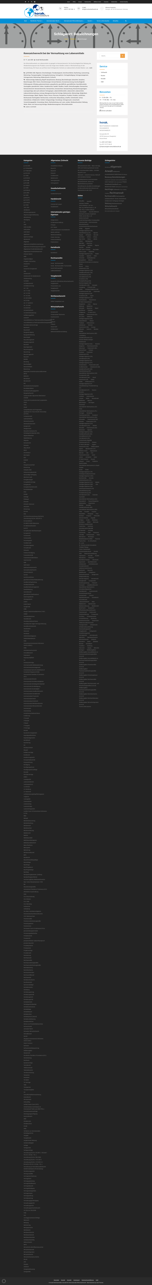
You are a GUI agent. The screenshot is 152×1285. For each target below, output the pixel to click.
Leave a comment (31, 107)
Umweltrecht (27, 1097)
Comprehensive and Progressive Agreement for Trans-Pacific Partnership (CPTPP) (35, 412)
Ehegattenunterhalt (29, 465)
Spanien (89, 430)
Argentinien (91, 503)
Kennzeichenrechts (40, 89)
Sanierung (93, 618)
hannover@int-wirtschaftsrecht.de (111, 146)
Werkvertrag (36, 77)
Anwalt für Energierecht (30, 268)
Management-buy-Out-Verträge (54, 93)
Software (26, 1045)
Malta (87, 398)
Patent (46, 95)
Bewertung (27, 369)
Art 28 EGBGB (27, 298)
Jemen (81, 457)
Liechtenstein (90, 396)
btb (25, 383)
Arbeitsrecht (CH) (91, 421)
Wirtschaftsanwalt (29, 1249)
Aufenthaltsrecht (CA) (85, 480)
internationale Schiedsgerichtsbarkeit (34, 684)
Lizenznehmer (27, 801)
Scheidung (27, 989)
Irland (94, 377)
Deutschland (82, 350)
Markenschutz (28, 828)
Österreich (82, 404)
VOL (25, 1215)
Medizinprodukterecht (30, 842)
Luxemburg (82, 335)
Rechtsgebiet (36, 97)
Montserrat (82, 536)
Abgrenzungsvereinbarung (31, 214)
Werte (29, 104)
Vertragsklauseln (28, 1186)
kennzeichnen (59, 89)
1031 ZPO (26, 207)
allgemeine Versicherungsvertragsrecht (35, 246)
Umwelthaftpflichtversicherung (32, 1094)
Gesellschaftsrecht (29, 584)
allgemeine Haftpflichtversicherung (33, 244)
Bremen (81, 643)
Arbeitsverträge (30, 80)
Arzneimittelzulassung (30, 312)
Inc (24, 660)
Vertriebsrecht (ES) (84, 438)
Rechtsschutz (44, 97)
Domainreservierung (68, 82)
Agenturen (27, 234)
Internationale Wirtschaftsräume (73, 21)
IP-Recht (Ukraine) (84, 444)
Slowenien (82, 430)
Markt (113, 186)
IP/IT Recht (54, 227)
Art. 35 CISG (27, 305)
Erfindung (36, 84)
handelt (55, 86)
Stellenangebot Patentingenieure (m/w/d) (88, 676)
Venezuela (97, 515)
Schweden (82, 419)
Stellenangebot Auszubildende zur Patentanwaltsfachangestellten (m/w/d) (88, 654)
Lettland (81, 396)
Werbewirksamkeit (76, 102)
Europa (80, 1)
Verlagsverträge (50, 100)
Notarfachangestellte (30, 887)
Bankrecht (26, 327)
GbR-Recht (27, 565)
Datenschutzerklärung (90, 553)
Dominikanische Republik (86, 528)
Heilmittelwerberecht (29, 638)
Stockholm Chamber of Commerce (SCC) (35, 1055)
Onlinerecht (27, 906)
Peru (97, 513)
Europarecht (27, 533)
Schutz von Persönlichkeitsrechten (33, 1024)
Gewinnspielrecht (28, 596)
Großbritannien (83, 367)
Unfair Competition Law (57, 301)
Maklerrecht (82, 604)
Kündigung (27, 764)
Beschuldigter (27, 364)
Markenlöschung (28, 823)
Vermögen (121, 201)
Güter (106, 182)
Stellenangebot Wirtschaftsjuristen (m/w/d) (89, 703)
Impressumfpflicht (29, 657)
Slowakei (81, 427)
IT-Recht (26, 723)
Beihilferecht (82, 572)
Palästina (95, 461)
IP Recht (53, 225)
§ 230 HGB (27, 173)
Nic (25, 884)
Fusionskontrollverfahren (31, 557)
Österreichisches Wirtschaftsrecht (33, 913)
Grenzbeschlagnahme (85, 589)
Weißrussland (95, 446)
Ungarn (94, 444)
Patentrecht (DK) (92, 348)
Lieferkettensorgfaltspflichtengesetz (34, 794)
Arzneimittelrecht (28, 310)
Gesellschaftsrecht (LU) (85, 337)
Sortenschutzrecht (84, 620)
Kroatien (81, 392)
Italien (81, 381)
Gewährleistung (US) (85, 490)
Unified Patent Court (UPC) (31, 1104)
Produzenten (27, 948)
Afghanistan (93, 451)
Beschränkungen (66, 80)
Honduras (96, 532)
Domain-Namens (56, 82)
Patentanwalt (83, 612)
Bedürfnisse (118, 174)
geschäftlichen (71, 84)
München (96, 648)
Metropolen (27, 847)
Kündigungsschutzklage (30, 769)
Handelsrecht (27, 619)
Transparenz (27, 1087)
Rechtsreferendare (29, 972)
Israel (93, 455)
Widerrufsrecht (45, 77)
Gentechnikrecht (28, 572)
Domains (26, 445)
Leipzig (89, 648)
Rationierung (27, 955)
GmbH (25, 601)
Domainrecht (27, 443)
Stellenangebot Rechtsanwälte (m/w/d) (87, 680)
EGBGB (26, 460)
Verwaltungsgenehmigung (31, 1200)
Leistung (41, 93)
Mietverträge (75, 93)
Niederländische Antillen (86, 539)
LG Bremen (27, 786)
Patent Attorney (55, 237)
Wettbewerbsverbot (29, 1237)
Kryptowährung (28, 762)
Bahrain (81, 453)
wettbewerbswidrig (29, 1240)
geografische (54, 84)
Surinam (81, 515)
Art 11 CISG (27, 290)
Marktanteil (118, 186)
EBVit (25, 450)
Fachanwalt (27, 535)
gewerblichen (35, 86)
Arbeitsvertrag (28, 278)
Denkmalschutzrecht (29, 423)
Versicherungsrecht (29, 1171)
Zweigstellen (27, 1271)
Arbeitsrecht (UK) (95, 367)
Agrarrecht (82, 562)
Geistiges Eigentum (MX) (86, 484)
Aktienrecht (27, 239)
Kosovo (94, 390)
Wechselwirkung (54, 102)
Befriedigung (124, 174)
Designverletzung (84, 576)
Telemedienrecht (28, 1070)
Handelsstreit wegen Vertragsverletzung (35, 623)
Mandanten (82, 557)
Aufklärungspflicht (29, 315)
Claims (38, 82)
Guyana (94, 511)
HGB (25, 641)
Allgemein (39, 73)
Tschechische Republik (85, 440)
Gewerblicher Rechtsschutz (86, 587)
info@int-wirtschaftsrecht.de (90, 9)
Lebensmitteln (79, 91)
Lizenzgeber (27, 799)
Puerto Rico (82, 541)
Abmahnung (27, 217)
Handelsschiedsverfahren (31, 621)
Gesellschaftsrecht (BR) (85, 507)
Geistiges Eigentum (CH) (86, 423)
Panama (97, 539)
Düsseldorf (89, 643)
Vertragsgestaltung (29, 1181)
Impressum (27, 655)
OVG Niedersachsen (29, 916)
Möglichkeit (83, 93)
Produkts (75, 95)
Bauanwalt (27, 330)
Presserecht (27, 938)
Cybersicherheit (28, 418)
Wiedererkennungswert (54, 104)
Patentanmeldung (56, 239)
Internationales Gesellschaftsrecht (33, 691)
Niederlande (82, 341)
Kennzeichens (50, 89)
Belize (89, 522)
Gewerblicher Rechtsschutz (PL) (88, 411)
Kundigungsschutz (29, 767)
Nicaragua (91, 536)
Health (66, 86)
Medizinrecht (54, 178)
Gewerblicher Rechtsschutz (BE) (88, 333)
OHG (25, 894)
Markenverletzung (29, 830)
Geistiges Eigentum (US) (86, 486)
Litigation (26, 796)
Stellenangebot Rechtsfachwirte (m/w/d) (88, 695)
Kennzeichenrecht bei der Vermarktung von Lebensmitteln (54, 53)
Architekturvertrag (29, 285)
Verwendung (40, 102)
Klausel (26, 750)
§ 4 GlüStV (27, 185)
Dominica (90, 526)
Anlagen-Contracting (29, 261)
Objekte (41, 95)
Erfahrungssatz (28, 84)
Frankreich (90, 352)
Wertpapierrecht (28, 1227)
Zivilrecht (53, 77)
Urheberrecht (36, 100)
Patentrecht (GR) (94, 365)
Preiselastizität (28, 935)
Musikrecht (27, 857)
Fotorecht (82, 585)
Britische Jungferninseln (86, 524)
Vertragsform (59, 75)
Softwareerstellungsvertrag (31, 1048)
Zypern (81, 448)
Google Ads (27, 606)
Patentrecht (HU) (84, 446)
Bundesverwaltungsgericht (31, 391)
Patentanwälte (28, 918)
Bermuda (95, 522)
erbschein (26, 506)
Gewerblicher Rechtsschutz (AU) (88, 499)
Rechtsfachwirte (28, 970)
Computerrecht (28, 416)
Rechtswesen (27, 977)
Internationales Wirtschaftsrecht (33, 706)
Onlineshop (27, 909)
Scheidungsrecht (28, 997)
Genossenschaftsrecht (30, 570)
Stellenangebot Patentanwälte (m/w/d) (87, 665)
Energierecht (27, 484)
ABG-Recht (95, 559)
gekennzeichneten (44, 84)
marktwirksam (124, 186)
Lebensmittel (71, 91)
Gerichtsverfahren (68, 73)
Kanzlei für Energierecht (30, 733)
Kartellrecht (27, 740)
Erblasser (26, 499)
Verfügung (115, 201)
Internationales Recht (53, 21)
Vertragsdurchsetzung (48, 75)
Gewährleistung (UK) (85, 371)
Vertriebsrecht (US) (84, 494)
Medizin (26, 835)
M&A (25, 815)
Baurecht (26, 344)
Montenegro (82, 402)
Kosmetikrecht (83, 599)
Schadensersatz (28, 987)
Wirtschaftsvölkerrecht (110, 211)
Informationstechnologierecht (32, 667)
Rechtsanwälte (28, 960)
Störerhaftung (28, 1058)
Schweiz (81, 421)
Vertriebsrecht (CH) (84, 425)
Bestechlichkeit (28, 366)
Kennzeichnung (68, 89)
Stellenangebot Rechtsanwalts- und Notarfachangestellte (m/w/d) (89, 684)
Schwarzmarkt (28, 1026)
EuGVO (26, 528)
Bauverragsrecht (28, 349)
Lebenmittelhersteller (60, 91)
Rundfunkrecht (28, 982)
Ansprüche (27, 263)
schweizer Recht (28, 1029)
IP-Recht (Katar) (83, 459)
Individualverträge (29, 662)
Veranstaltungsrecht (85, 629)
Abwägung (27, 219)
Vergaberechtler (55, 290)
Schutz (81, 97)
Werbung (84, 102)
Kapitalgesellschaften (30, 735)
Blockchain (27, 378)
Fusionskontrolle (28, 555)
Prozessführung (83, 618)
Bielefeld (95, 641)
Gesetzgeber (27, 86)
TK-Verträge (27, 1082)
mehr (90, 68)
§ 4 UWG (26, 188)
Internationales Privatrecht (31, 696)
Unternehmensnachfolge (30, 1111)
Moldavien (82, 400)
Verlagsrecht (27, 1147)
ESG (25, 514)
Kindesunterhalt (28, 747)
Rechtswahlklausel (29, 975)
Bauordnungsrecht (29, 339)
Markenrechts (67, 93)
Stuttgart (81, 650)
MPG (25, 855)
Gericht (26, 574)
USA (97, 484)
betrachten (75, 80)
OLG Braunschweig (29, 896)
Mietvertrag (27, 75)
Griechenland (82, 365)
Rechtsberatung (28, 967)
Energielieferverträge (29, 482)
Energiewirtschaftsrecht (30, 487)
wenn (63, 102)
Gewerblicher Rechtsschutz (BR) (88, 509)
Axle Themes (99, 1282)
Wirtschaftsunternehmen (111, 208)
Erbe (25, 492)
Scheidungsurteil (28, 999)
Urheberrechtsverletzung (86, 627)
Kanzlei (90, 21)
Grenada (90, 530)
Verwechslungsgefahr (30, 102)
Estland (91, 350)
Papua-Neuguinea (93, 501)
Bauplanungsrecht (29, 342)
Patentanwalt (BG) (92, 346)
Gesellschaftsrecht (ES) (85, 434)
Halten (42, 86)
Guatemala (82, 532)
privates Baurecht (29, 943)
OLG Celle (26, 901)
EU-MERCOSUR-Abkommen (31, 523)
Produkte (69, 95)
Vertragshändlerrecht (30, 1183)
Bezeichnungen (28, 82)
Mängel (26, 818)
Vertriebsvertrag (28, 1198)
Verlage (26, 1145)
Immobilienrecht (28, 653)
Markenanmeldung (56, 234)
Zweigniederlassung (29, 1269)
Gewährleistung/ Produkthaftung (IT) (88, 387)
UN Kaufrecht (27, 1099)
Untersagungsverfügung (30, 1114)
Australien (82, 497)
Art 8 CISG (26, 300)
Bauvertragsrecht (29, 354)
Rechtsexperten (120, 196)
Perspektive (62, 95)
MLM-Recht (82, 608)
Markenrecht (27, 825)
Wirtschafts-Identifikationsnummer (33, 1247)
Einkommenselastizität (30, 472)
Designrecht (27, 426)
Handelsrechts (48, 86)
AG (24, 222)
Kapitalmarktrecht (84, 597)
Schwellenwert (28, 1033)
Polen (80, 409)
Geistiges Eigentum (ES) (86, 432)
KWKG (25, 777)
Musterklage (27, 862)
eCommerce (27, 452)
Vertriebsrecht (94, 635)
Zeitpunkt (117, 211)
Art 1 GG (26, 288)
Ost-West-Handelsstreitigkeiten (32, 911)
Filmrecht (26, 550)
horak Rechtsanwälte (42, 60)
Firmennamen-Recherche (58, 314)
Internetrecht (27, 708)
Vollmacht (104, 72)
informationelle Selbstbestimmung (33, 665)
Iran (92, 453)
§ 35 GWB (26, 180)
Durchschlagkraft (79, 82)
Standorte (82, 641)
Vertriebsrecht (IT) (84, 390)
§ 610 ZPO (27, 200)
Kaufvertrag (77, 73)
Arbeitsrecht (27, 273)
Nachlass (26, 872)
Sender (26, 1036)
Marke (119, 184)
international (119, 182)
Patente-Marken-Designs (86, 339)
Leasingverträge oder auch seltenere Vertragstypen (38, 91)
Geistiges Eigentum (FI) (85, 360)
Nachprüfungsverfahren (30, 877)
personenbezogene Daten (31, 931)
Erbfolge (26, 496)
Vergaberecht (27, 1138)
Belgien (81, 331)
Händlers (61, 86)
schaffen (67, 97)
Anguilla (93, 518)
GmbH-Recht (27, 604)
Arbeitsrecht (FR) (84, 354)
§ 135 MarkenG (28, 168)
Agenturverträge (28, 237)
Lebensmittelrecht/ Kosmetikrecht (60, 229)
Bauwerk (26, 357)
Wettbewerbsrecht (29, 1232)
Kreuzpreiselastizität (29, 760)
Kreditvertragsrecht (29, 757)
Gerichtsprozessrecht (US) (86, 488)
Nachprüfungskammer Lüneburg (33, 874)
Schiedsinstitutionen (29, 1006)
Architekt (26, 281)
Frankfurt (81, 645)
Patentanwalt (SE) (93, 419)
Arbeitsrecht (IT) (89, 381)
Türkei (86, 469)
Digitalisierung (28, 438)
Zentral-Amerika (124, 1)
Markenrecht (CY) (90, 448)
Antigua (81, 520)
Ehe (25, 462)
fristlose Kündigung (29, 552)
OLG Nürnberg (28, 904)
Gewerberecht (27, 592)
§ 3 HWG (26, 175)
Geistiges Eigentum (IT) (85, 383)
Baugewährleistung (29, 334)
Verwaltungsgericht (29, 1203)
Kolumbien (82, 513)
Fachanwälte (27, 538)
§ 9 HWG (26, 205)
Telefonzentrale (28, 1067)
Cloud (25, 407)
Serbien (95, 425)
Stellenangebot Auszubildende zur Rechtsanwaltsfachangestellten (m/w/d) (88, 660)
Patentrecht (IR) (83, 379)
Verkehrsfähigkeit (29, 1143)
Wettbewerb (27, 1230)
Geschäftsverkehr (81, 84)
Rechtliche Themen (36, 21)
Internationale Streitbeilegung (32, 686)
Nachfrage (27, 864)
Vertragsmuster (28, 77)
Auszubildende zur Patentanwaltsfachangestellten (38, 320)
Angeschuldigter (28, 259)
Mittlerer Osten (97, 1)
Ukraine (94, 442)
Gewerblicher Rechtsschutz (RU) (88, 417)
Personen (56, 95)
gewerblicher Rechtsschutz (31, 594)
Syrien (81, 469)
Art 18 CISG (27, 295)
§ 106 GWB (27, 166)
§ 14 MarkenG (28, 170)
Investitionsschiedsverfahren (32, 713)
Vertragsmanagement (82, 75)
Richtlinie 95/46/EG (29, 980)
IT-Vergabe (27, 725)
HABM (25, 614)
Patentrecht (92, 612)
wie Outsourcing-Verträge (39, 104)
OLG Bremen (27, 899)
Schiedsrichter (28, 1014)
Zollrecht (93, 639)
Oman (88, 461)
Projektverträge (28, 950)
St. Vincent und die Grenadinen (87, 545)
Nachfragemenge (28, 869)
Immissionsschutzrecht (30, 650)
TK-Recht (26, 1080)
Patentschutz (27, 926)
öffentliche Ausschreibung (31, 891)
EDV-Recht (27, 455)
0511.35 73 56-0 (106, 142)
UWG (25, 1128)
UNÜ (25, 1118)
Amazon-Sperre (28, 254)
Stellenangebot (28, 1050)
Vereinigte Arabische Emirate (87, 473)
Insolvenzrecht (55, 317)
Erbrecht (26, 501)
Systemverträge (28, 1063)
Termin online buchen (103, 21)
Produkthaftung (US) (85, 492)
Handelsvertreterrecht (30, 626)
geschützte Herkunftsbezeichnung (33, 579)
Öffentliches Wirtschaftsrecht (87, 610)
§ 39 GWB (26, 183)
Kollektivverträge (28, 752)
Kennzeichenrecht (29, 89)
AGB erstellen (27, 227)
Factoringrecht (28, 540)
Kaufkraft (115, 184)
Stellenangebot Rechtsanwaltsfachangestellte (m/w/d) (87, 690)
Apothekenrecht (92, 562)
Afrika (74, 1)
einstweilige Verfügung (30, 474)
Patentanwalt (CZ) (84, 442)
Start (25, 21)
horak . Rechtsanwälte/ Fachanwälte (61, 265)
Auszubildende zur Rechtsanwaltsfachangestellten (38, 322)
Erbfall (25, 494)
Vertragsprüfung (28, 1195)
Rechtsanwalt (28, 97)
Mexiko (97, 482)
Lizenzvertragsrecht (29, 809)
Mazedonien (95, 398)
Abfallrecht (27, 210)
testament (26, 1077)
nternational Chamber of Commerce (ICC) (35, 889)
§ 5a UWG (26, 192)
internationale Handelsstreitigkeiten (34, 681)
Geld (117, 179)
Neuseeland (82, 501)
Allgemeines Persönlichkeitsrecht (33, 251)
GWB (25, 609)
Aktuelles (115, 21)
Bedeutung (38, 80)
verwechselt (75, 100)
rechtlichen (81, 95)
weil (60, 102)
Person (50, 95)
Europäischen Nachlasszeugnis (32, 530)
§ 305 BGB (29, 73)
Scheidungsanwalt (29, 994)
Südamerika (114, 1)
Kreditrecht (27, 755)
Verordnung (58, 100)
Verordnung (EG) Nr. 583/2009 (32, 1157)
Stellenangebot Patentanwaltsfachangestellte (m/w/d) (87, 671)
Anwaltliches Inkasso (57, 166)
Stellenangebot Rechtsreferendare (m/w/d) (88, 699)
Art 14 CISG (27, 293)
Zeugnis (26, 1264)
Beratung (58, 80)
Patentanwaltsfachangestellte (32, 921)
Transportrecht (83, 624)
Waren (46, 102)
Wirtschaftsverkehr (67, 104)
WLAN (25, 1259)
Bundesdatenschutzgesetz (31, 386)
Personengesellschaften (30, 933)
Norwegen (91, 402)
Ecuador (86, 511)
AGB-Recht (27, 232)
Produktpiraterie (28, 945)
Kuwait (93, 459)
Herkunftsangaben (74, 86)
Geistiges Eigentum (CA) (86, 482)
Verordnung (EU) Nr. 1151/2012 (33, 1159)
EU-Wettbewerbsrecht (30, 525)
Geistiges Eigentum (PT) (86, 362)
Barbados (82, 522)
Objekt (36, 95)
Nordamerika (88, 1)
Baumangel (27, 337)
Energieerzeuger (28, 479)
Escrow (26, 511)
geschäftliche (62, 84)
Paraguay (90, 513)
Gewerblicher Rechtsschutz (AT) (88, 406)
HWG (25, 648)
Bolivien (81, 505)
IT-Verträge (27, 728)
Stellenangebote (91, 650)
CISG (25, 404)
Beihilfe (26, 359)
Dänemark (82, 348)
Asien (68, 1)
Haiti (89, 532)
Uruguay (88, 515)
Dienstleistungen (46, 82)
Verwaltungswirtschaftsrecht (32, 1208)
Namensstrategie (29, 95)
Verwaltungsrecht (29, 1205)
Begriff (44, 80)
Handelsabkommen (29, 616)
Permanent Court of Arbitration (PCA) (34, 928)
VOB (25, 1213)
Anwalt (26, 266)
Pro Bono (81, 616)
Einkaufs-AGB (27, 470)
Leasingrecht (27, 779)
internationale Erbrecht (30, 679)
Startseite (56, 1280)
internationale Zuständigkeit (31, 689)
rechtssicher (52, 97)
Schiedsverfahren (28, 1021)
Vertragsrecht (55, 183)
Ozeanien (106, 1)
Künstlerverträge (28, 774)
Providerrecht (27, 953)
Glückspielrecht (28, 599)
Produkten (107, 193)
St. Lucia (81, 543)
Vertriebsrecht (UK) (84, 377)
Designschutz (27, 428)
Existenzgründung (84, 583)
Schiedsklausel (28, 1011)
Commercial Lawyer (56, 204)
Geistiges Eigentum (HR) (86, 394)
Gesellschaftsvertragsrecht (31, 587)
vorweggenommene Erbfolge (32, 1217)
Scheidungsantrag (29, 992)
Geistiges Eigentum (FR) (86, 356)
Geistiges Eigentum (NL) (86, 344)
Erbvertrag (27, 509)
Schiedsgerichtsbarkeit (30, 1004)
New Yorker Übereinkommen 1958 (33, 882)
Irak (87, 453)
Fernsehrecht (27, 547)
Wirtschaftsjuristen (29, 1252)
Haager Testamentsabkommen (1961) (34, 611)
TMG (25, 1085)
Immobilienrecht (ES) (85, 436)
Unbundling (27, 1102)
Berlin (89, 641)
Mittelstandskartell (29, 852)
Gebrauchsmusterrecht (30, 567)
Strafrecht (26, 1060)
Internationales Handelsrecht (32, 693)
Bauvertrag (27, 352)
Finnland (81, 352)
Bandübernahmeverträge (31, 325)
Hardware (26, 633)
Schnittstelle (74, 97)
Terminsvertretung (29, 1072)
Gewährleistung (28, 589)
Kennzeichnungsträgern (80, 89)
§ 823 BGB (27, 202)
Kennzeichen (84, 86)
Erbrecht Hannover (29, 504)
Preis (121, 189)
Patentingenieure (28, 923)
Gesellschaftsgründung (30, 582)
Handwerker (27, 628)
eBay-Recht (27, 448)
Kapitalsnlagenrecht (29, 738)
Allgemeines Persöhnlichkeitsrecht (33, 249)
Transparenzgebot (36, 75)
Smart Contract (28, 1043)
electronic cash (28, 477)
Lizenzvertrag (85, 73)
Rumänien (89, 413)
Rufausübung (60, 97)
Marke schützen (55, 232)
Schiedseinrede (28, 1002)
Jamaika (81, 534)
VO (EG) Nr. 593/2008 (30, 1210)
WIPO (25, 1244)
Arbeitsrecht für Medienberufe (32, 276)
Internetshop (27, 711)
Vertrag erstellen (28, 1173)
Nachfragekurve (28, 867)
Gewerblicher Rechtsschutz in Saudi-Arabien (89, 466)
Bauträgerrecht (28, 347)
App (25, 271)
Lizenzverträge (28, 806)
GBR (25, 562)
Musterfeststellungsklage (31, 860)
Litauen (81, 398)
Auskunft (26, 317)
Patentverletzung (84, 614)
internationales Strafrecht (31, 701)
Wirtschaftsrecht (28, 1254)
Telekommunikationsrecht (86, 622)
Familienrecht (27, 543)
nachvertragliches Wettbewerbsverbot (34, 879)
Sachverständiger (29, 984)
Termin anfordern (106, 111)
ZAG (25, 1262)
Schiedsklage (27, 1009)
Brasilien (88, 505)
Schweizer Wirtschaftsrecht (31, 1031)
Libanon (81, 461)
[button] (4, 1281)
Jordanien (88, 457)
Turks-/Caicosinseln (84, 549)
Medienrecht (27, 833)
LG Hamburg (27, 789)
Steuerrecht (27, 1053)
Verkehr (42, 100)
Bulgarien (81, 346)
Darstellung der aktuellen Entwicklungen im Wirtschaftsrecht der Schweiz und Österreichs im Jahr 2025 (89, 188)
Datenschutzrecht (29, 421)
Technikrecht (27, 1065)
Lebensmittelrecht (29, 782)
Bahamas (95, 520)
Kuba (98, 534)
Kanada (91, 478)
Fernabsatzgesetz (57, 73)
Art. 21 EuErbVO (28, 303)
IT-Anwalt (26, 718)
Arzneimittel (27, 308)
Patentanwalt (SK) (92, 427)
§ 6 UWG (26, 195)
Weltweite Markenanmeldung (59, 331)
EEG (25, 457)
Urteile (25, 1126)
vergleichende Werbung (30, 1140)
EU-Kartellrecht (28, 521)
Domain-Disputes (84, 578)
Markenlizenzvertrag (29, 820)
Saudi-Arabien (83, 463)
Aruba (88, 520)
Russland (95, 415)
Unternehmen (27, 100)
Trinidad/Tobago (83, 547)
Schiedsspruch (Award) (30, 1016)
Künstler (26, 772)
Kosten (103, 75)
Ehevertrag (27, 467)
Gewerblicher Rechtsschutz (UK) (88, 373)
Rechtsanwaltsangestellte (31, 962)
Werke (25, 104)
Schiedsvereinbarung (29, 1019)
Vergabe (26, 1135)
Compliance (92, 572)
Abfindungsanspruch (30, 212)
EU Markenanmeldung (57, 222)
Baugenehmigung (29, 332)
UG (24, 1092)
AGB (33, 73)
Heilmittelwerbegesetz (30, 636)
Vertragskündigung (69, 75)
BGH (34, 82)
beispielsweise (51, 80)
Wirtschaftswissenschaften (31, 1257)
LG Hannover (27, 791)
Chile (80, 511)
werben (68, 102)
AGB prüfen (27, 229)
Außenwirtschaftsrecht (85, 568)
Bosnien (97, 344)
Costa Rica (82, 526)
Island (92, 379)
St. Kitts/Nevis (92, 541)
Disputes (26, 440)
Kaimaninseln (90, 534)
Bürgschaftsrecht (29, 393)
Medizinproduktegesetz (30, 840)
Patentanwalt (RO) (84, 415)
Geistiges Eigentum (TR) (86, 471)
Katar (95, 457)
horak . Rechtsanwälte (57, 263)
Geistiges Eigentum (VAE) (86, 476)
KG (24, 745)
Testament (27, 1075)
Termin (116, 198)
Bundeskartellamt (29, 388)
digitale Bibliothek (29, 435)
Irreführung (27, 715)
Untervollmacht (28, 1116)
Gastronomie (27, 560)
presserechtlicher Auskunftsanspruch (34, 940)
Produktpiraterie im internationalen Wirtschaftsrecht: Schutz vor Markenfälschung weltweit (87, 181)
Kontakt (103, 78)
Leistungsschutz (28, 784)
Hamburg (89, 645)
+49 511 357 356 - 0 (69, 9)
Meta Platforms (28, 845)
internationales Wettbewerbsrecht (33, 703)
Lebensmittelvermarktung (31, 93)
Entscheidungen (46, 73)
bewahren (82, 80)
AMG (25, 256)
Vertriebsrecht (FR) (84, 358)
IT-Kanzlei (26, 720)
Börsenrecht (27, 381)
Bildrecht (26, 376)
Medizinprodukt (28, 838)
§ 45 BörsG (27, 190)
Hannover (26, 631)
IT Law (53, 319)
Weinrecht (26, 1220)
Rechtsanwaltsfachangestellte (32, 965)
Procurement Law (56, 286)
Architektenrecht (28, 283)
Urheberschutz (28, 1123)
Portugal (81, 413)
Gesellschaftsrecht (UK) (85, 369)
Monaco (90, 400)
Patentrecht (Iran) (84, 455)
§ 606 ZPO (27, 197)
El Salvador (82, 530)
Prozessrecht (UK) (84, 375)
